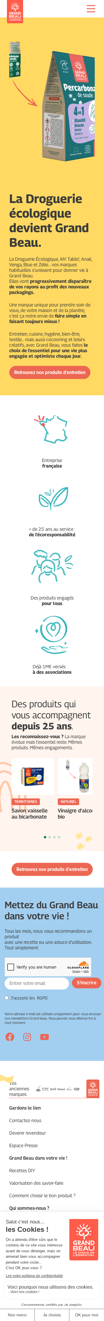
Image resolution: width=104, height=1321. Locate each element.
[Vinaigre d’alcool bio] (79, 776)
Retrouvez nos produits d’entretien (50, 372)
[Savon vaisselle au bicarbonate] (33, 776)
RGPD (42, 997)
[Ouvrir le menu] (91, 8)
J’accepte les (29, 997)
